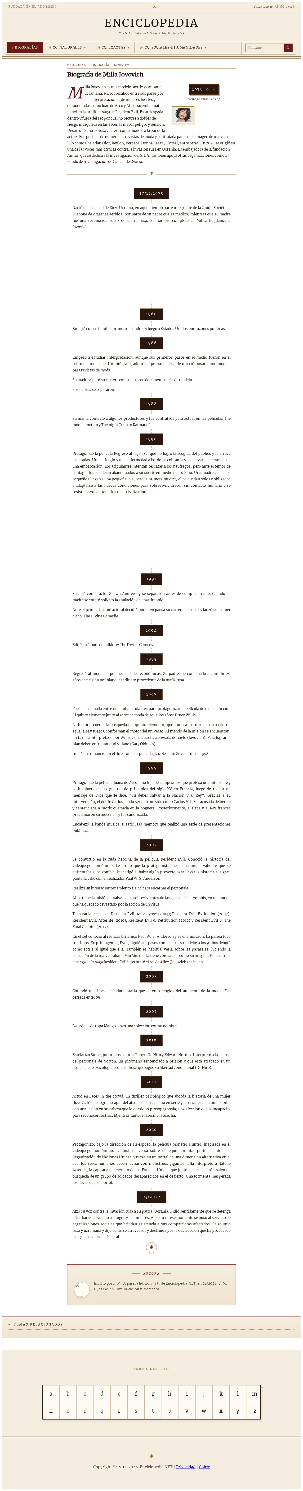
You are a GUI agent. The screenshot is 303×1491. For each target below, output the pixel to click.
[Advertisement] (151, 269)
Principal (76, 65)
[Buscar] (288, 48)
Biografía (100, 65)
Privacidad (186, 1466)
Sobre (204, 1466)
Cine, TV (121, 65)
